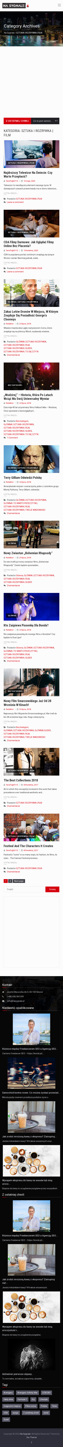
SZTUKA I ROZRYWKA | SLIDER (18, 348)
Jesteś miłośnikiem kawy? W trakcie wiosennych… (25, 1287)
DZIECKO (46, 1393)
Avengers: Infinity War (27, 1393)
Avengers (8, 1393)
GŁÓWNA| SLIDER (43, 730)
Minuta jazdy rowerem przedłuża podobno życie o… (26, 1097)
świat (46, 1413)
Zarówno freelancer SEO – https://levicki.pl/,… (23, 1053)
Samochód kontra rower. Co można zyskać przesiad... (31, 1092)
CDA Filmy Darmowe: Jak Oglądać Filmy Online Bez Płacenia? (29, 244)
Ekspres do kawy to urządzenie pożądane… (22, 1335)
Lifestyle (44, 1399)
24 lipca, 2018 (25, 324)
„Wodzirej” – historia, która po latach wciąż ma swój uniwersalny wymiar (28, 397)
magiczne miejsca (12, 1406)
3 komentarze (13, 872)
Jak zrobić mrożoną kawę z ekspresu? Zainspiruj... (29, 1136)
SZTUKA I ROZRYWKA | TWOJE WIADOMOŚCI (24, 510)
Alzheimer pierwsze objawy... (17, 1374)
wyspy (15, 1413)
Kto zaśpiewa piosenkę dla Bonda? (26, 625)
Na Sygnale (9, 33)
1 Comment (12, 438)
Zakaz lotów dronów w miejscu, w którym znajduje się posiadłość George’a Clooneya (31, 315)
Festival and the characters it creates (28, 846)
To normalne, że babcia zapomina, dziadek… (22, 1379)
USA (6, 1413)
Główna (12, 543)
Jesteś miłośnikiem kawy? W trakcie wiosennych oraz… (27, 1141)
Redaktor (10, 324)
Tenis (54, 1406)
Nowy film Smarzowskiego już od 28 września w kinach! (27, 703)
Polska (44, 1406)
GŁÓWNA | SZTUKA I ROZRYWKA (23, 302)
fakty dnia (8, 1399)
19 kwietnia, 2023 (31, 250)
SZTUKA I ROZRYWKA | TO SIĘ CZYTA (21, 351)
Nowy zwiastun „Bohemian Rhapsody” (28, 553)
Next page (19, 881)
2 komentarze (13, 355)
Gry (33, 1399)
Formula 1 (22, 1399)
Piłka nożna (30, 1406)
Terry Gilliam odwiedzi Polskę (23, 477)
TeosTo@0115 (12, 181)
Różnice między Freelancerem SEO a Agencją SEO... (30, 1048)
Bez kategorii (15, 385)
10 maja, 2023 (29, 181)
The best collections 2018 (21, 780)
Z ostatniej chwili (31, 1413)
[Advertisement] (31, 79)
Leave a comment (15, 202)
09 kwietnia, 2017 (31, 785)
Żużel (6, 1419)
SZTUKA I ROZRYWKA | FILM (21, 163)
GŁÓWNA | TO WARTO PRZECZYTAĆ (20, 503)
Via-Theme (31, 1437)
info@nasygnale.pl (15, 1001)
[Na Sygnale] (16, 5)
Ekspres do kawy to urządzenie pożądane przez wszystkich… (30, 1188)
